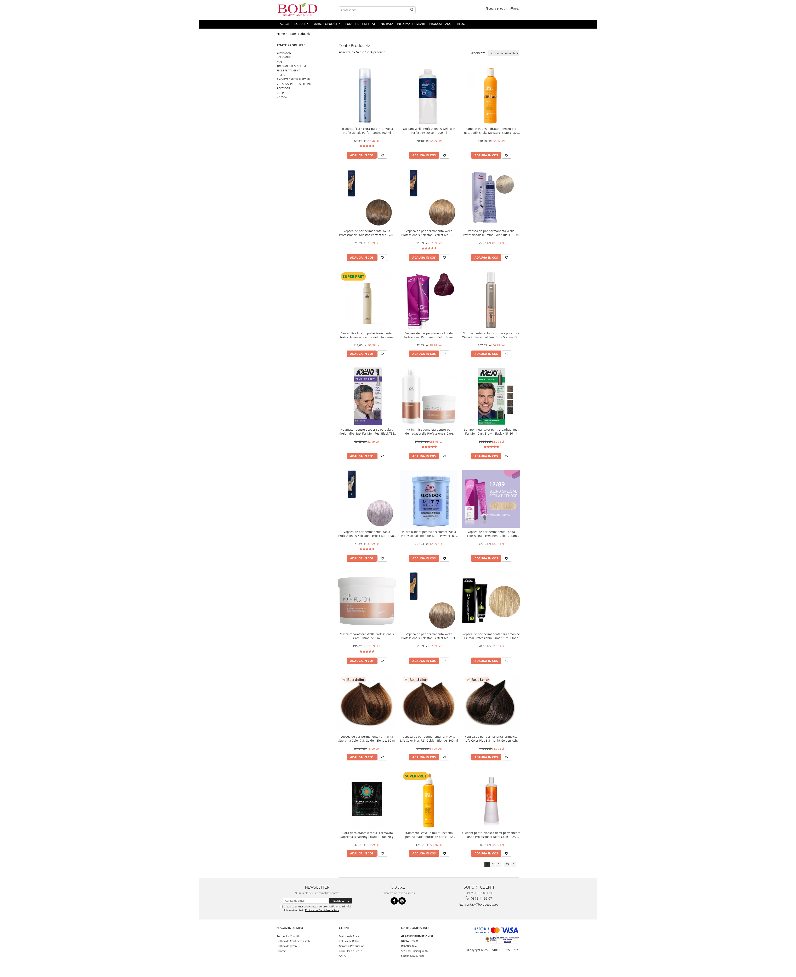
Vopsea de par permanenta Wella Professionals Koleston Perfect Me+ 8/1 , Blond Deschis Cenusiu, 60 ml (429, 636)
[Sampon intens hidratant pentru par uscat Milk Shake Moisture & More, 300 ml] (491, 96)
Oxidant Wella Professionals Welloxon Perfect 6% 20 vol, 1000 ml (429, 131)
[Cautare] (412, 9)
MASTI (281, 61)
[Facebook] (394, 901)
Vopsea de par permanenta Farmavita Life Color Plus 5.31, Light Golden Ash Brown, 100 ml (491, 738)
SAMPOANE (284, 52)
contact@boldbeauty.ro (481, 904)
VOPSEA (282, 97)
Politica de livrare (287, 946)
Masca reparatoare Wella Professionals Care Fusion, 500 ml (367, 636)
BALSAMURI (284, 57)
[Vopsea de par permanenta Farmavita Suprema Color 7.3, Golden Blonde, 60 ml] (367, 703)
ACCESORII (283, 88)
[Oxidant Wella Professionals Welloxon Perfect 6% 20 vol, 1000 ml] (429, 96)
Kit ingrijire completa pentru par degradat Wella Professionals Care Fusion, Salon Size (429, 431)
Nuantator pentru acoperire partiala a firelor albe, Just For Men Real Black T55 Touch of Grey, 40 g (366, 431)
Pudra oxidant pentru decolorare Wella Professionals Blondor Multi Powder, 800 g (429, 534)
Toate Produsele (299, 34)
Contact (281, 951)
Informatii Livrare (411, 24)
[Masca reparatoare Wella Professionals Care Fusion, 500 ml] (367, 601)
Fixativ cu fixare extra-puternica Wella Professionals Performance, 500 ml (367, 131)
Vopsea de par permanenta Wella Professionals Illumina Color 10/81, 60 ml (491, 233)
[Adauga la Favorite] (382, 155)
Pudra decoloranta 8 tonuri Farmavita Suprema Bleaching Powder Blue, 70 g (366, 835)
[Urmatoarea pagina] (513, 864)
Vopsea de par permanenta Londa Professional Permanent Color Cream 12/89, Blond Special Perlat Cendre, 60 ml (491, 534)
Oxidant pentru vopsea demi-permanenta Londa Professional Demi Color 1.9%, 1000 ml (491, 835)
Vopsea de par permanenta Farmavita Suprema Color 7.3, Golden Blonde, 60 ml (367, 738)
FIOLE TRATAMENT (288, 70)
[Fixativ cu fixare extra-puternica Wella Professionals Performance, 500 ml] (367, 96)
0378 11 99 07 (481, 898)
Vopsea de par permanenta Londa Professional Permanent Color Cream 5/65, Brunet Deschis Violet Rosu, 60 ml (429, 335)
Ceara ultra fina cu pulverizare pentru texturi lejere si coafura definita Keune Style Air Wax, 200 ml (367, 335)
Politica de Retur (349, 941)
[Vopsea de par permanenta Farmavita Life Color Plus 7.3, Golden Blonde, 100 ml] (429, 703)
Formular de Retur (350, 951)
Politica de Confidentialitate (322, 910)
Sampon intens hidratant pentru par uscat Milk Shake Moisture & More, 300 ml (491, 131)
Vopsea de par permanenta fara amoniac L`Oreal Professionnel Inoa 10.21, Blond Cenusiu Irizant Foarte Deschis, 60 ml (491, 636)
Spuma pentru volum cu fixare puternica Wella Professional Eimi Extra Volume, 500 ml (491, 335)
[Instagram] (402, 901)
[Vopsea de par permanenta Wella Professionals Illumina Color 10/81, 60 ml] (491, 198)
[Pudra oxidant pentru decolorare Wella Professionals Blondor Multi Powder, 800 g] (429, 499)
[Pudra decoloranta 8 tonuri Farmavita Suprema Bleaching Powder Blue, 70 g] (367, 800)
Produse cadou (441, 24)
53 (507, 864)
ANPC (342, 956)
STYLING (282, 75)
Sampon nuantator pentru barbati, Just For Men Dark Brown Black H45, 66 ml (491, 431)
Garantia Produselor (351, 946)
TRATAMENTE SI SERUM (291, 66)
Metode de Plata (349, 936)
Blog (461, 24)
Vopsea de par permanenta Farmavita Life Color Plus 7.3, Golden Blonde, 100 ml (429, 738)
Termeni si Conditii (288, 936)
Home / (282, 34)
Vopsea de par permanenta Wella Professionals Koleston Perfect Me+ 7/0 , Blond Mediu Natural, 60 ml (367, 233)
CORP (280, 93)
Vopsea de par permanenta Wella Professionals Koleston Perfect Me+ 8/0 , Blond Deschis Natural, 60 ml (429, 233)
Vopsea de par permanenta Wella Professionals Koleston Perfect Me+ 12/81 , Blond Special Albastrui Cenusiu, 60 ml (367, 534)
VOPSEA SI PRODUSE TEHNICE (295, 84)
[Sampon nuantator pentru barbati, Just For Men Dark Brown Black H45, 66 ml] (491, 396)
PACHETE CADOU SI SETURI (293, 79)
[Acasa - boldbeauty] (297, 10)
